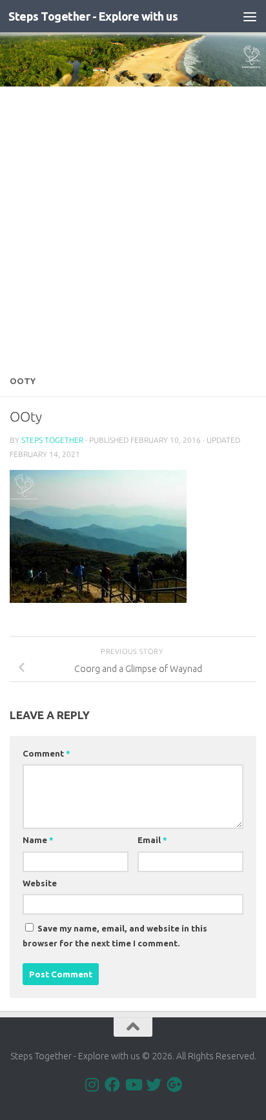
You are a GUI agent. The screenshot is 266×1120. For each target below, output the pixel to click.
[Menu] (250, 16)
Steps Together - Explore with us (93, 16)
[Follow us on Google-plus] (174, 1084)
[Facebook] (112, 1084)
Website (40, 883)
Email (152, 839)
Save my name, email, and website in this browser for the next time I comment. (115, 936)
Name (38, 839)
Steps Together (52, 440)
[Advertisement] (133, 226)
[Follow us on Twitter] (153, 1084)
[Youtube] (133, 1084)
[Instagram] (91, 1084)
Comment (46, 753)
